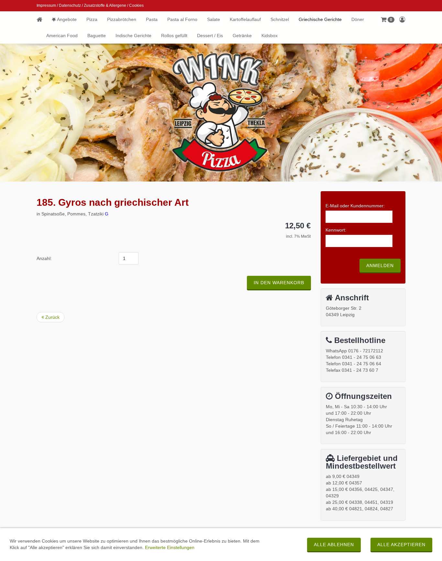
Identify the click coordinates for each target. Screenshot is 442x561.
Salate (213, 19)
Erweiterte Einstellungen (169, 547)
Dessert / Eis (210, 35)
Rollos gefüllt (174, 35)
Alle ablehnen (334, 544)
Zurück (52, 317)
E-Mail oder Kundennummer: (355, 205)
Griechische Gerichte (320, 19)
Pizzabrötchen (121, 19)
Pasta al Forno (182, 19)
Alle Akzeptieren (401, 544)
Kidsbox (269, 35)
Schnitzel (280, 19)
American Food (62, 35)
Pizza (91, 19)
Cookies (136, 5)
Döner (357, 19)
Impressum (46, 5)
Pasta (152, 19)
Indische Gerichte (133, 35)
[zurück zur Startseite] (42, 19)
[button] (387, 19)
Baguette (96, 35)
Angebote (66, 19)
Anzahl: (44, 258)
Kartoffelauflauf (245, 19)
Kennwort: (336, 230)
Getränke (242, 35)
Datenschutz (70, 5)
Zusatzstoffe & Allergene (105, 5)
